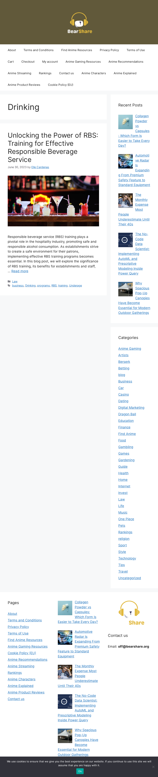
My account (50, 61)
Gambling (125, 447)
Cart (11, 61)
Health (123, 473)
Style (122, 552)
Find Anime (127, 434)
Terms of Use (136, 50)
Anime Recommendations (125, 61)
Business (125, 381)
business (18, 285)
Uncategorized (129, 578)
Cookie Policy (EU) (60, 85)
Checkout (27, 61)
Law (15, 281)
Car (121, 388)
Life (121, 506)
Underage (75, 285)
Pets (121, 526)
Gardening (126, 460)
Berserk (124, 362)
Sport (122, 545)
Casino (123, 394)
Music (122, 512)
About (12, 50)
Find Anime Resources (76, 50)
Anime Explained (125, 73)
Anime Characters (94, 73)
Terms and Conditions (39, 50)
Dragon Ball (127, 414)
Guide (123, 467)
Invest (123, 493)
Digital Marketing (131, 408)
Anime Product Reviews (24, 85)
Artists (123, 355)
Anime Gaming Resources (83, 61)
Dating (123, 401)
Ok (80, 771)
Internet (124, 486)
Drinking (30, 285)
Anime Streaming (19, 73)
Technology (127, 558)
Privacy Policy (109, 50)
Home (123, 480)
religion (123, 539)
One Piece (126, 519)
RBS (54, 285)
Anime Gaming (129, 349)
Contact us (66, 73)
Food (122, 440)
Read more (19, 271)
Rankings (45, 73)
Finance (124, 427)
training (63, 285)
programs (43, 285)
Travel (123, 571)
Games (123, 453)
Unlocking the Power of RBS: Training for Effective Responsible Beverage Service (53, 147)
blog (121, 375)
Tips (121, 565)
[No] (153, 767)
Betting (123, 368)
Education (126, 421)
